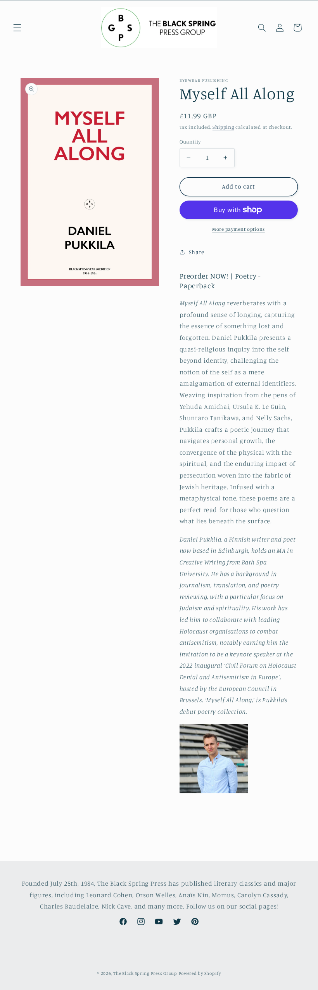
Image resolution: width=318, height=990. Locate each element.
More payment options (238, 229)
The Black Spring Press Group (145, 973)
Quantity (190, 141)
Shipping (223, 127)
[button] (17, 27)
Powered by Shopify (200, 973)
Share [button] (196, 252)
